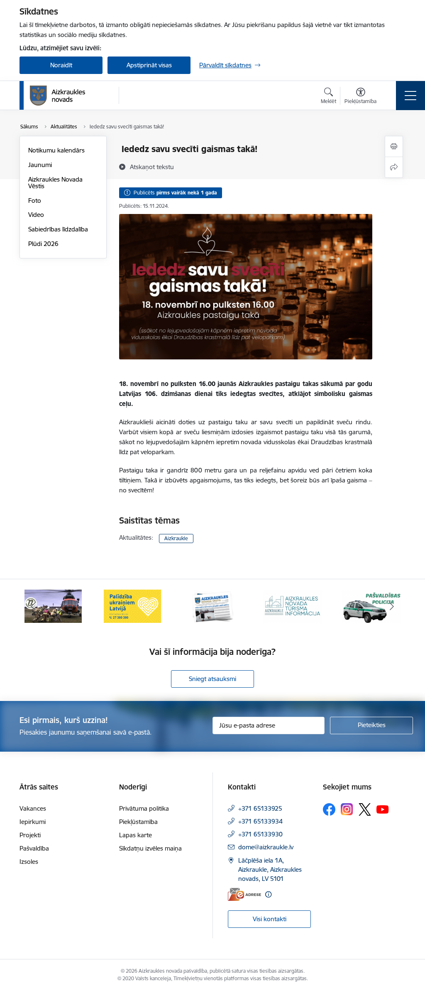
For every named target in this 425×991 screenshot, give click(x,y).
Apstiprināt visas (149, 65)
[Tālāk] (392, 606)
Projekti (30, 835)
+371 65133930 (260, 834)
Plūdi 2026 (43, 244)
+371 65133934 (260, 821)
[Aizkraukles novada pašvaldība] (57, 96)
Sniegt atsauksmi (212, 679)
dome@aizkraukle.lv (265, 847)
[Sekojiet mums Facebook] (329, 809)
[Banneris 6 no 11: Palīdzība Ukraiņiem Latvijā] (133, 606)
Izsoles (29, 862)
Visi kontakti (269, 919)
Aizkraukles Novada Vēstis (55, 182)
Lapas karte (135, 835)
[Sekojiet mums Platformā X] (365, 809)
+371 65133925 (260, 808)
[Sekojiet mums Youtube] (382, 809)
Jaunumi (40, 165)
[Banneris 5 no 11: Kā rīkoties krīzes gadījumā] (53, 606)
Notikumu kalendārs (56, 150)
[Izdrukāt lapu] (394, 146)
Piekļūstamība (138, 822)
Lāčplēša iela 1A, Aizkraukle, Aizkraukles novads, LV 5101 (270, 869)
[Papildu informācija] (268, 894)
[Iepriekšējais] (33, 606)
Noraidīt (61, 65)
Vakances (33, 808)
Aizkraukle (176, 538)
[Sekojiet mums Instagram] (347, 809)
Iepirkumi (33, 822)
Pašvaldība (34, 848)
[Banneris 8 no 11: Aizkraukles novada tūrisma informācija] (292, 606)
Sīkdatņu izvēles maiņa (150, 848)
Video (36, 215)
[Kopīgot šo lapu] (394, 167)
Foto (34, 200)
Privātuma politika (144, 808)
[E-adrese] (244, 894)
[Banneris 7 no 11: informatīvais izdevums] (212, 606)
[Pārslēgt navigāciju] (410, 95)
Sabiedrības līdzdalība (58, 229)
